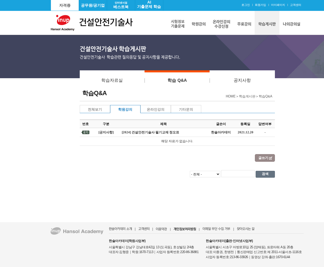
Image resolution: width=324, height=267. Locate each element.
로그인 (245, 4)
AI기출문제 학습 (149, 4)
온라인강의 (156, 109)
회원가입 (260, 4)
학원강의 (125, 109)
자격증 (65, 5)
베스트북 (121, 5)
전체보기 (95, 109)
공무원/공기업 (93, 5)
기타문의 (186, 109)
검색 (265, 174)
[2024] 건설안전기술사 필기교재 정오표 (150, 132)
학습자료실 (112, 80)
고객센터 (295, 4)
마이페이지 (278, 4)
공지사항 (242, 80)
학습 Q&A (177, 80)
